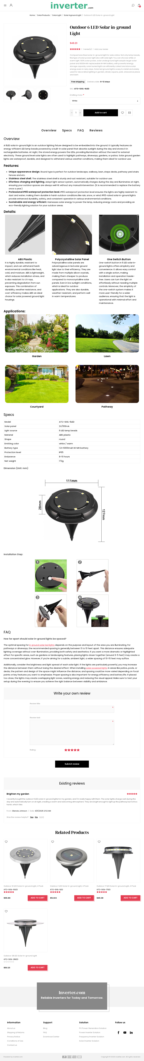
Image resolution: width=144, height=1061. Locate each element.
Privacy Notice (13, 1036)
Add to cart (101, 112)
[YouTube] (125, 1032)
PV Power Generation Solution (92, 1028)
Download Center (51, 1036)
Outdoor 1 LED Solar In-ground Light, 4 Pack (69, 886)
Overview (49, 130)
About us (11, 1028)
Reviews (96, 130)
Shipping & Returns (15, 1032)
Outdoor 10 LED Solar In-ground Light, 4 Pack (23, 886)
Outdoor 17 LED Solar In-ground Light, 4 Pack (116, 886)
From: (9, 811)
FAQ (80, 130)
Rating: (33, 750)
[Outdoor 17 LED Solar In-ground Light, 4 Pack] (118, 860)
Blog (45, 1028)
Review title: (35, 703)
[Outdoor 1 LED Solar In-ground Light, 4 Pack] (72, 860)
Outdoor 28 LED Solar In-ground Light (20, 955)
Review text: (35, 717)
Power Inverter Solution (89, 1032)
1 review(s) (87, 49)
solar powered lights (96, 667)
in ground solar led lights (42, 644)
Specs (67, 130)
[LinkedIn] (131, 1032)
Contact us (12, 1045)
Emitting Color (76, 95)
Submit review (72, 764)
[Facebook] (118, 1032)
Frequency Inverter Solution (91, 1036)
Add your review (101, 49)
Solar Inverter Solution (89, 1041)
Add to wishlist (122, 113)
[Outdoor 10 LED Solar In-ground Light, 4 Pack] (25, 860)
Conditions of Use (15, 1041)
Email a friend (129, 113)
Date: (32, 811)
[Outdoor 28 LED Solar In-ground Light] (25, 930)
